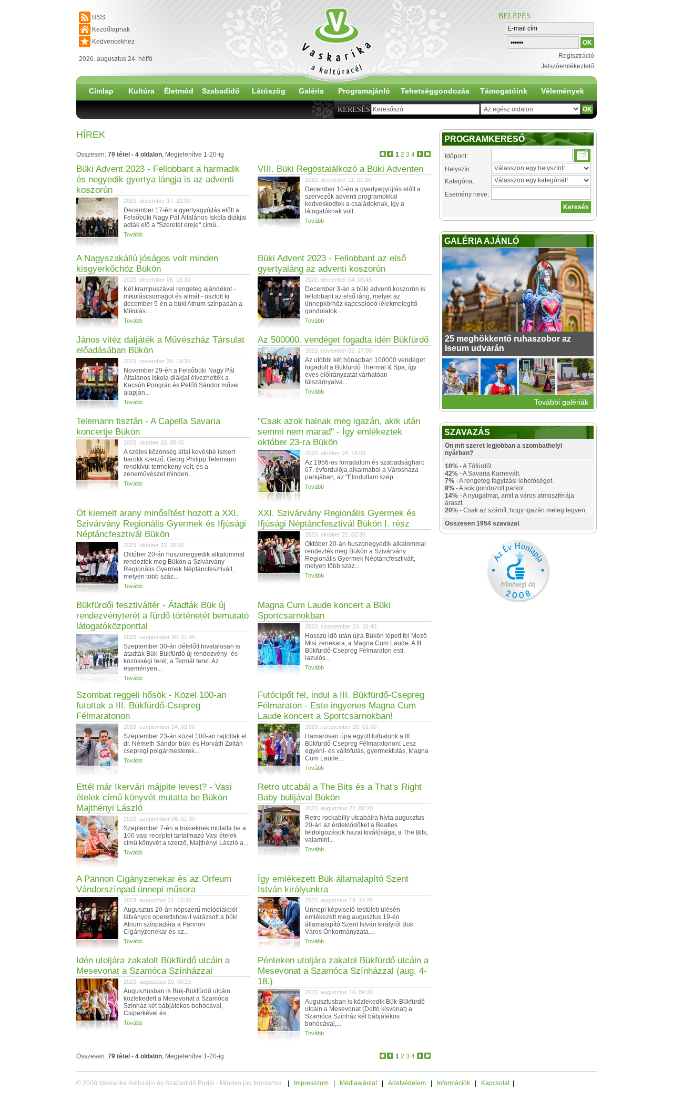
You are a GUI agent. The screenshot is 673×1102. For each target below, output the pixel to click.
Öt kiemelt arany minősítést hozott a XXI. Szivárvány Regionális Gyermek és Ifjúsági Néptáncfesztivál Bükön (161, 523)
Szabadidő (221, 91)
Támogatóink (503, 91)
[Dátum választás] (582, 155)
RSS (98, 17)
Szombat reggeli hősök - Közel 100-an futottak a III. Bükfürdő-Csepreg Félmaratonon (151, 705)
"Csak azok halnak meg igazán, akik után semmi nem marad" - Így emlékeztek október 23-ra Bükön (339, 431)
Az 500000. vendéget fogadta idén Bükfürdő (343, 340)
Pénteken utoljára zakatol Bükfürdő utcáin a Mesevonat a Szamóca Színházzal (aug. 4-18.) (343, 970)
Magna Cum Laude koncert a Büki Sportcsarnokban (324, 610)
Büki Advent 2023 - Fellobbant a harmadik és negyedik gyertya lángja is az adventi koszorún (158, 179)
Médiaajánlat (358, 1083)
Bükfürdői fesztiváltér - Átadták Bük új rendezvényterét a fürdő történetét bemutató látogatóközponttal (162, 615)
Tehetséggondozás (435, 91)
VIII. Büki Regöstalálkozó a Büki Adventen (340, 169)
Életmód (178, 91)
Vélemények (562, 91)
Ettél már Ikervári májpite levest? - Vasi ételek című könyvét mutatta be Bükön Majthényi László (154, 797)
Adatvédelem (407, 1083)
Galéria (311, 91)
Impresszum (311, 1083)
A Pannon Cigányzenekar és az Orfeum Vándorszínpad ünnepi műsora (153, 884)
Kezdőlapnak (111, 29)
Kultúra (141, 91)
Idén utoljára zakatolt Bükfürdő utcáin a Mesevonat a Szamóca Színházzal (153, 965)
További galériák (561, 402)
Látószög (268, 91)
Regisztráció (576, 55)
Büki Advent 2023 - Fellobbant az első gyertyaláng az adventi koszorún (332, 263)
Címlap (101, 91)
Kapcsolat (495, 1083)
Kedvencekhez (113, 41)
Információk (453, 1083)
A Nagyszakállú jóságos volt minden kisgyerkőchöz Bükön (147, 263)
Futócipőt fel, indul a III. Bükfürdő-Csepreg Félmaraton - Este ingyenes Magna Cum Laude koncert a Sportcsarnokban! (341, 705)
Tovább (133, 234)
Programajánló (364, 91)
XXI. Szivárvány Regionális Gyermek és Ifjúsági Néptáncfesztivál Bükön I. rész (337, 518)
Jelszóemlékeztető (567, 66)
